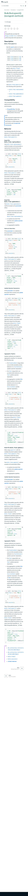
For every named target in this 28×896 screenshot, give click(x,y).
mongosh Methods (21, 9)
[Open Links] (25, 2)
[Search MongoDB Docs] (21, 6)
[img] (5, 29)
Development (14, 9)
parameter (18, 205)
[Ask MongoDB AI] (23, 6)
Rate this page (7, 25)
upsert (12, 47)
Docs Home (6, 9)
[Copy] (22, 57)
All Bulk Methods (12, 661)
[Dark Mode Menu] (25, 6)
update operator (18, 220)
